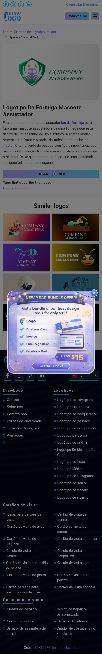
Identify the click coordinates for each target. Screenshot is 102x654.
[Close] (94, 292)
